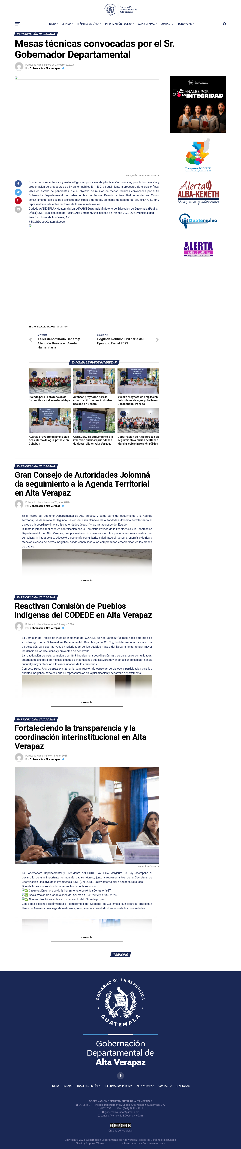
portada (63, 327)
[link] (36, 208)
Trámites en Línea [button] (88, 23)
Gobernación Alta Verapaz (45, 68)
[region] (94, 267)
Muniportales (114, 1143)
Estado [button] (66, 23)
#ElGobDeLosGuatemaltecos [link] (47, 221)
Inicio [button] (52, 23)
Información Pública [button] (118, 23)
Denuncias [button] (185, 23)
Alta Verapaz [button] (146, 23)
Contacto (167, 23)
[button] (34, 268)
